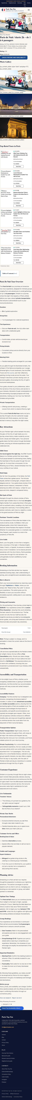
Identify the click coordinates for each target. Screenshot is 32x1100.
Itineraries (19, 2)
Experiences (4, 2)
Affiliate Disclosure (14, 1093)
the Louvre (10, 373)
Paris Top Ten (7, 1016)
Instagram (4, 1079)
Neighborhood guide (7, 1061)
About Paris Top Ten (7, 1069)
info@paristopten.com (8, 1027)
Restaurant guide (6, 1055)
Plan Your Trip (25, 4)
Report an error (17, 998)
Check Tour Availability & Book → (11, 1008)
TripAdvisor (9, 585)
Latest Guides (5, 1076)
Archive (4, 1034)
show (15, 273)
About (3, 1045)
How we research (5, 998)
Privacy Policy (5, 1042)
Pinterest (4, 1082)
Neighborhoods (12, 2)
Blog (3, 1037)
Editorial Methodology (7, 1071)
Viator (17, 585)
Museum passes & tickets (8, 1058)
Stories (29, 2)
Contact (4, 1039)
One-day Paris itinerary (7, 1053)
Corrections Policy (6, 1074)
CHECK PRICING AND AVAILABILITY (14, 57)
